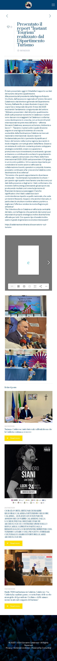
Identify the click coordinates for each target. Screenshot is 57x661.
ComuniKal (46, 648)
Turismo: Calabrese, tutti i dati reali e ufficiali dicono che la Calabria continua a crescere (28, 430)
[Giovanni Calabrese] (28, 4)
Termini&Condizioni (22, 648)
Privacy (9, 648)
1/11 (12, 286)
